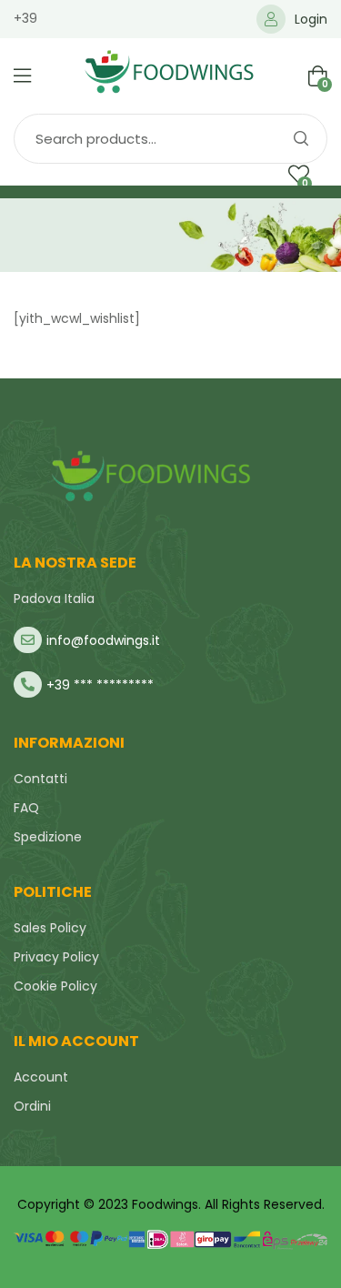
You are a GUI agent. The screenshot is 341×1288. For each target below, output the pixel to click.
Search (300, 139)
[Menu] (22, 75)
